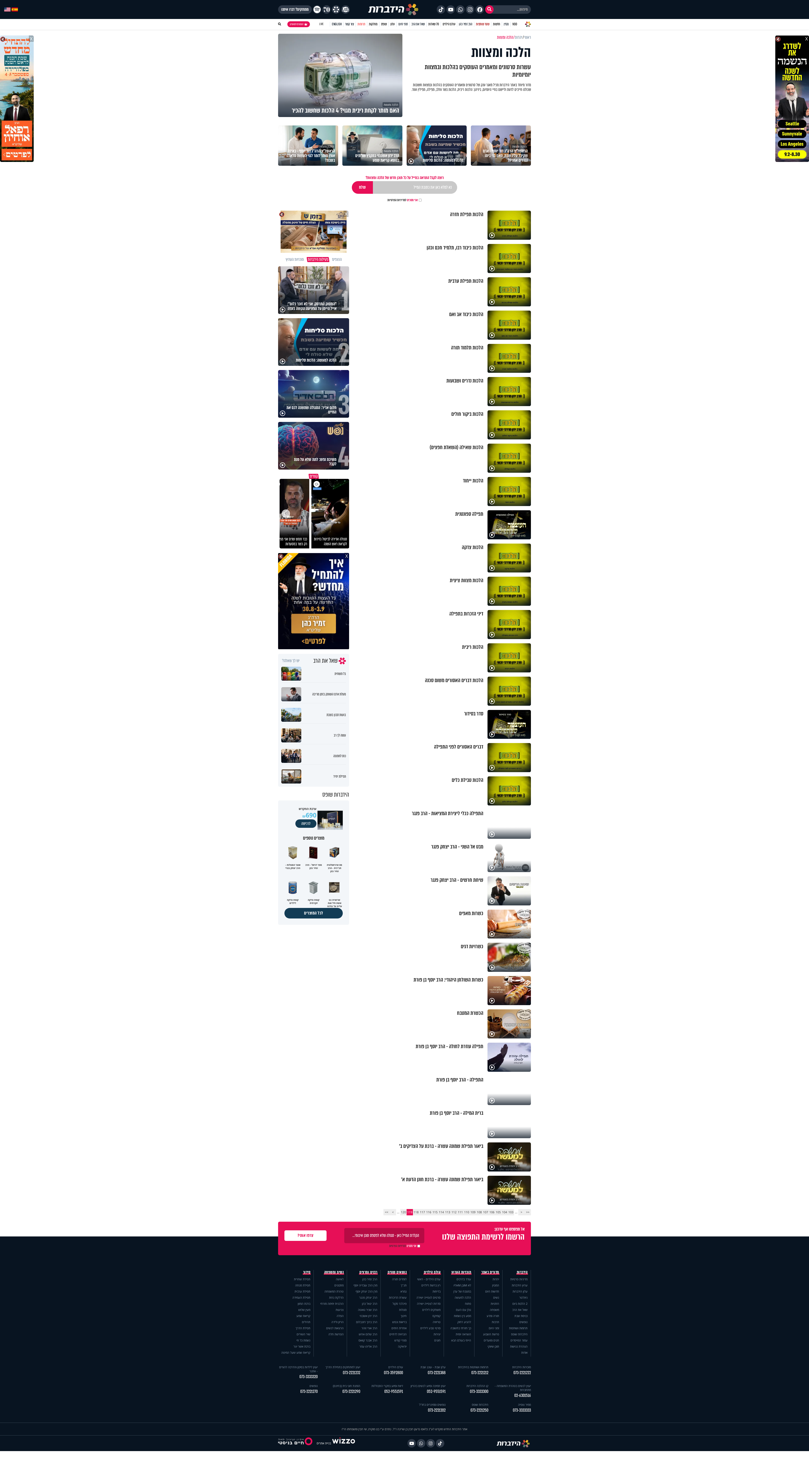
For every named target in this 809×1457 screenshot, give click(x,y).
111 (460, 1212)
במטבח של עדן (462, 1291)
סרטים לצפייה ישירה (429, 1297)
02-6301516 (522, 1395)
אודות (524, 1353)
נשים (496, 1297)
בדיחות (437, 1291)
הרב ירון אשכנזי (368, 1316)
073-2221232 (351, 1373)
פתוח (468, 1304)
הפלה (340, 1316)
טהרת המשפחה (334, 1291)
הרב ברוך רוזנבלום (366, 1322)
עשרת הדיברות (398, 1297)
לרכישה (306, 823)
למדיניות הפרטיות (396, 200)
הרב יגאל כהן (369, 1304)
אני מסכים (402, 200)
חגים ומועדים (491, 1340)
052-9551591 (436, 1391)
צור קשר (349, 24)
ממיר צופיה (524, 1405)
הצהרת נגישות (519, 1346)
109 (472, 1212)
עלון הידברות (520, 1291)
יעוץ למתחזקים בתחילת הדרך (342, 1367)
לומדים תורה (399, 1279)
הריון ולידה (337, 1322)
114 (441, 1212)
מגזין (506, 24)
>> (386, 1212)
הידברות (522, 1272)
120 (403, 1212)
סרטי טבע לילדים (430, 1328)
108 (479, 1212)
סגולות (403, 1310)
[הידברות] (393, 9)
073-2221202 (437, 1410)
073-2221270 (309, 1391)
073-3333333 (522, 1410)
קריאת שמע (303, 1316)
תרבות (495, 1322)
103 (510, 1212)
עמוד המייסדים (519, 1340)
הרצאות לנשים (335, 1328)
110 (466, 1212)
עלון (392, 24)
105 (498, 1212)
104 (504, 1212)
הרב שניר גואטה (367, 1310)
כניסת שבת (521, 1316)
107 (485, 1212)
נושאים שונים (397, 1272)
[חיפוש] (489, 9)
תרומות (361, 24)
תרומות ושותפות (518, 1328)
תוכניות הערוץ (461, 1272)
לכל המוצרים (313, 913)
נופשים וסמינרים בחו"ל (432, 1405)
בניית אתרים (324, 1443)
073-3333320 (308, 1377)
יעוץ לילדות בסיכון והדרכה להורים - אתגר (298, 1369)
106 (491, 1212)
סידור (307, 1272)
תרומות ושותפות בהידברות (473, 1367)
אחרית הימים (399, 1328)
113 (447, 1212)
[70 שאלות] (326, 9)
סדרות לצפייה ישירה (429, 1304)
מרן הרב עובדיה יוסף (365, 1285)
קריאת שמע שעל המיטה (295, 1353)
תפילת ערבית (302, 1291)
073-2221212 (479, 1373)
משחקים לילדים (431, 1310)
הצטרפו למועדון (296, 24)
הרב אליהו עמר (368, 1346)
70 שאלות (433, 24)
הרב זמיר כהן (465, 24)
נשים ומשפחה (334, 1272)
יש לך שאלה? (291, 660)
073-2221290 (351, 1391)
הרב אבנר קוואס (368, 1340)
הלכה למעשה (463, 1297)
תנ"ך (404, 1285)
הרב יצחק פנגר (368, 1297)
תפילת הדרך (303, 1328)
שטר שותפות (482, 24)
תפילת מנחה (302, 1285)
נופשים (523, 1322)
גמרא (403, 1291)
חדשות (496, 24)
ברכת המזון (304, 1304)
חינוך (404, 1316)
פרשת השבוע (491, 1334)
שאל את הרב (418, 24)
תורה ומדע (493, 1316)
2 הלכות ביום (520, 1304)
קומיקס (437, 1316)
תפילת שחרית (302, 1279)
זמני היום (403, 24)
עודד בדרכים (464, 1279)
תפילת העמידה (301, 1297)
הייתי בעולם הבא (461, 1340)
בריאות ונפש (399, 1322)
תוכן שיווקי (493, 1346)
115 (435, 1212)
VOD (514, 24)
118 (416, 1212)
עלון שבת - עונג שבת (433, 1367)
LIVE (321, 24)
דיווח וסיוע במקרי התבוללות (387, 1386)
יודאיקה (402, 1346)
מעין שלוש (304, 1310)
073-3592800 (393, 1373)
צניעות (340, 1310)
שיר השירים (303, 1334)
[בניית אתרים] (343, 1443)
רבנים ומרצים (368, 1272)
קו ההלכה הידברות (477, 1386)
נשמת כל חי (303, 1340)
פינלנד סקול (399, 1304)
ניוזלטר (523, 1297)
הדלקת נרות (336, 1297)
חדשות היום (492, 1291)
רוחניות (495, 1304)
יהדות (496, 1279)
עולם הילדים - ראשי (429, 1279)
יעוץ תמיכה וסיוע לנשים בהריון (428, 1386)
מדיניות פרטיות (519, 1279)
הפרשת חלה (336, 1334)
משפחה (494, 1310)
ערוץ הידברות (520, 1285)
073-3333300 (479, 1391)
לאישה (340, 1279)
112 (454, 1212)
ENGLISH (337, 24)
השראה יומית (463, 1334)
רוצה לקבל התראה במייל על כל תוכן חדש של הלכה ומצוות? (405, 177)
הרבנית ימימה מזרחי (332, 1304)
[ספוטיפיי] (317, 9)
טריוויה (437, 1322)
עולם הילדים (449, 24)
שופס (384, 24)
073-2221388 (437, 1373)
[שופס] (336, 9)
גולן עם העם (463, 1310)
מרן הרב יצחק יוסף (366, 1291)
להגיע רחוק (464, 1322)
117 (422, 1212)
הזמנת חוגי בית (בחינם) (346, 1386)
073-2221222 (522, 1373)
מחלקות (373, 24)
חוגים (437, 1340)
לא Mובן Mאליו (462, 1285)
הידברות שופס (519, 1334)
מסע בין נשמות (462, 1316)
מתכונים (339, 1285)
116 (428, 1212)
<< (527, 1212)
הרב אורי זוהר (369, 1328)
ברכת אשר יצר (301, 1346)
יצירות (437, 1334)
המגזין (495, 1285)
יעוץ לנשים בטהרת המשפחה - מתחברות (513, 1388)
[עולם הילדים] (345, 9)
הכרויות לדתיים (398, 1334)
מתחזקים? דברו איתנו (295, 9)
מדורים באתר (490, 1272)
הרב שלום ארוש (368, 1334)
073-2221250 (479, 1410)
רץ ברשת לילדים (431, 1285)
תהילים (306, 1322)
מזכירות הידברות (521, 1367)
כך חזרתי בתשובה (460, 1328)
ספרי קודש (400, 1340)
